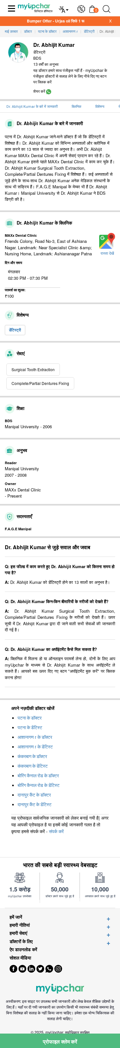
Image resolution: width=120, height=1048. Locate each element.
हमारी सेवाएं (18, 933)
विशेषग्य (99, 107)
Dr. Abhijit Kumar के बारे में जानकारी (32, 107)
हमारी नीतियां (20, 925)
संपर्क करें (56, 831)
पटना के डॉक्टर (30, 717)
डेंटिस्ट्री (15, 330)
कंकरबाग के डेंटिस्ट (33, 766)
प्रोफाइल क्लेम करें (60, 1041)
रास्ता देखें (107, 253)
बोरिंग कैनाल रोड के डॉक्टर (38, 775)
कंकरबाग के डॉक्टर (32, 756)
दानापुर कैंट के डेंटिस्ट (35, 804)
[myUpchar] (48, 91)
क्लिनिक (76, 107)
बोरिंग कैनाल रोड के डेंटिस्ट (39, 785)
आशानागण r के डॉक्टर (35, 737)
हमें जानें (16, 917)
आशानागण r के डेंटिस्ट (35, 746)
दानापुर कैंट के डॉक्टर (34, 794)
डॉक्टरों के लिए (21, 941)
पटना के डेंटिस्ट (30, 727)
